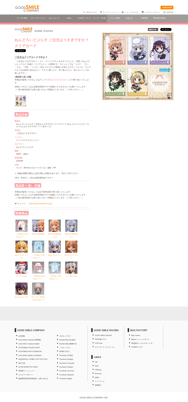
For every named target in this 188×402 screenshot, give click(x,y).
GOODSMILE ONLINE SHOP (29, 347)
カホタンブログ (65, 336)
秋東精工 (98, 385)
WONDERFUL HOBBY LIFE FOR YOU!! (32, 359)
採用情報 (169, 12)
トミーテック (100, 381)
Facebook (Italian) (65, 378)
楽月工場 (21, 363)
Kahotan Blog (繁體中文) (68, 344)
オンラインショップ (111, 12)
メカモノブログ (65, 347)
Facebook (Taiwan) (66, 367)
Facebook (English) (66, 359)
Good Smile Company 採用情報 (29, 340)
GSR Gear (99, 343)
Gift (96, 362)
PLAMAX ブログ (137, 347)
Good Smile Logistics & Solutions (30, 355)
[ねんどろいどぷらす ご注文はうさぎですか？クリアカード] (137, 99)
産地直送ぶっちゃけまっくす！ (142, 343)
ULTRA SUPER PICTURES (28, 367)
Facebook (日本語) (66, 355)
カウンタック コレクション (105, 347)
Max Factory (135, 335)
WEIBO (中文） (64, 351)
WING (97, 377)
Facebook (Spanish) (66, 375)
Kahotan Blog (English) (67, 340)
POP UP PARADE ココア (54, 235)
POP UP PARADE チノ (71, 235)
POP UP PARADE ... (38, 235)
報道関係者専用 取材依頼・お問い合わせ (33, 378)
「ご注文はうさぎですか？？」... (21, 235)
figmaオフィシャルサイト (140, 339)
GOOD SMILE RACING (103, 335)
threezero (98, 373)
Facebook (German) (66, 371)
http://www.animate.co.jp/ (60, 80)
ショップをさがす (132, 12)
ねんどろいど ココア (71, 256)
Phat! (97, 366)
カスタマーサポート (152, 12)
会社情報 (21, 336)
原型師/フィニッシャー (26, 371)
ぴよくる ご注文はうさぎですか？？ (38, 298)
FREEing (98, 370)
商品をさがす (91, 12)
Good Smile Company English (29, 344)
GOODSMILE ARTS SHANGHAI (30, 351)
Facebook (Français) (66, 363)
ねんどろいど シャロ (21, 256)
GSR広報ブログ (100, 339)
